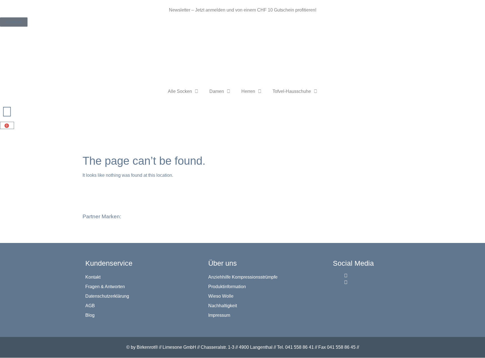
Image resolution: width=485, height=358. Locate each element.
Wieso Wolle (221, 296)
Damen (216, 91)
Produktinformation (227, 286)
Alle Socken (180, 91)
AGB (90, 305)
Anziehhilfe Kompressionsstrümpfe (243, 277)
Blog (90, 315)
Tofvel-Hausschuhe (292, 91)
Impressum (219, 315)
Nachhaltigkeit (222, 305)
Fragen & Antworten (105, 286)
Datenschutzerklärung (107, 296)
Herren (248, 91)
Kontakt (92, 277)
